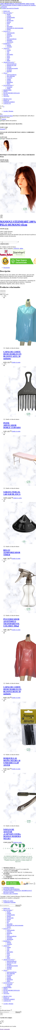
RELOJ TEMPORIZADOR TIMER (11, 552)
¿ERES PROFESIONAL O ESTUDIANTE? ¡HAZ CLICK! (17, 3)
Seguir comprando (5, 1029)
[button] (8, 247)
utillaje (11, 116)
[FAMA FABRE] (6, 256)
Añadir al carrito (4, 161)
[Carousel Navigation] (18, 291)
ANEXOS (6, 116)
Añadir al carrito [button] (16, 362)
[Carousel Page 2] (2, 293)
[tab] (19, 267)
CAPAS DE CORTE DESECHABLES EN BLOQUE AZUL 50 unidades (12, 355)
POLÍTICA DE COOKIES (10, 893)
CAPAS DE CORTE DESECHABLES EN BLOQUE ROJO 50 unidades (12, 690)
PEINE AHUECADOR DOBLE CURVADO (12, 425)
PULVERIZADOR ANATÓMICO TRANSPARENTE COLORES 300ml (11, 622)
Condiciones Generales (9, 902)
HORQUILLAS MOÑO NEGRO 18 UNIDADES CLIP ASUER (11, 761)
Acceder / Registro (8, 111)
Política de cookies (8, 901)
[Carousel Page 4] (4, 293)
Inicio (1, 116)
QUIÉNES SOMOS (8, 887)
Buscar (18, 905)
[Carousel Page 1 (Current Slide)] (0, 293)
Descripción (6, 267)
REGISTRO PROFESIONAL (11, 889)
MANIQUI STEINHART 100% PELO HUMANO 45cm (18, 223)
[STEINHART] (19, 256)
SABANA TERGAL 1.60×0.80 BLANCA (11, 493)
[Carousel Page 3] (3, 293)
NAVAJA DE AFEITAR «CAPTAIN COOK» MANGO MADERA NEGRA (12, 834)
